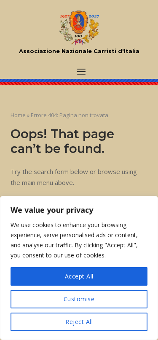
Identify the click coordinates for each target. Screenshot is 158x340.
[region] (79, 268)
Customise (79, 299)
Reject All (79, 322)
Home (18, 115)
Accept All (79, 276)
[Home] (79, 28)
